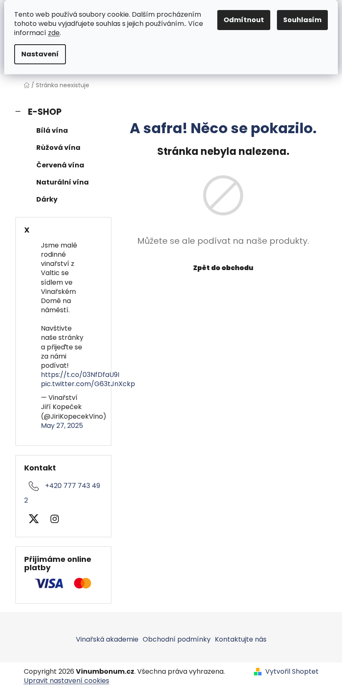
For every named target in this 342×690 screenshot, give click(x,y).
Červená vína (60, 165)
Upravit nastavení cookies (66, 680)
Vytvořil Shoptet (292, 671)
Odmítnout (244, 20)
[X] (33, 518)
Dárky (47, 199)
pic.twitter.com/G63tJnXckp (88, 384)
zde (54, 33)
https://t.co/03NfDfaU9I (80, 374)
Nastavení (40, 54)
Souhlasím (302, 20)
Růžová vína (58, 147)
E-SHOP (45, 112)
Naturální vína (62, 182)
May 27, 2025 (62, 425)
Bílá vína (52, 130)
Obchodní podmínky (177, 639)
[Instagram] (54, 518)
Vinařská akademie (107, 639)
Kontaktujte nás (241, 639)
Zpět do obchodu (223, 268)
